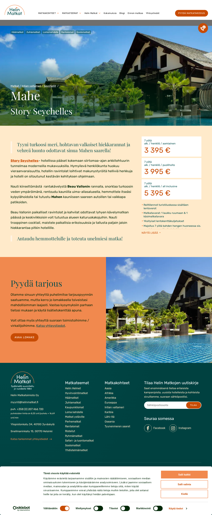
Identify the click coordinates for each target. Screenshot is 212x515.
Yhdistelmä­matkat (76, 450)
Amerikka (110, 397)
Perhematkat (73, 421)
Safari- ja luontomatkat (79, 440)
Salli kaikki (184, 474)
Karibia (109, 412)
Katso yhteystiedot (50, 326)
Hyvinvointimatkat (76, 393)
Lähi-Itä (109, 416)
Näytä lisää (150, 232)
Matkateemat (70, 13)
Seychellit (50, 85)
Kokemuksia (110, 13)
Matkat (15, 85)
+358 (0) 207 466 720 (30, 409)
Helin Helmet (73, 388)
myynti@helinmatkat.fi (24, 402)
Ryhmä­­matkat (73, 435)
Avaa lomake (25, 337)
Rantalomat (72, 426)
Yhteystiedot (152, 13)
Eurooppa (111, 402)
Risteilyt (70, 431)
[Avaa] (58, 13)
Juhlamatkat (73, 402)
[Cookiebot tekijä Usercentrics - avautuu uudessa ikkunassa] (21, 508)
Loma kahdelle (74, 412)
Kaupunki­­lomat (74, 407)
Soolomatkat (72, 445)
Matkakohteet (47, 13)
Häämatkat (72, 397)
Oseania (110, 421)
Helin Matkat (91, 13)
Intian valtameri (31, 85)
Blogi (122, 13)
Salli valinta (184, 484)
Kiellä (184, 494)
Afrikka (109, 393)
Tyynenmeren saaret (117, 426)
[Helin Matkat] (15, 9)
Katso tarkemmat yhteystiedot (29, 439)
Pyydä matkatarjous (191, 13)
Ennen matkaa (135, 13)
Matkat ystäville (74, 416)
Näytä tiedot (176, 508)
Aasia (108, 388)
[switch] (98, 508)
